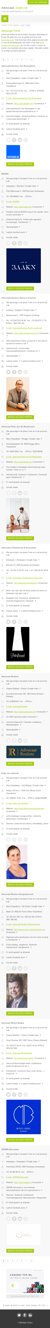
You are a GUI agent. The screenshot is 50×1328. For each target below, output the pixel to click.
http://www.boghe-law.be (23, 1058)
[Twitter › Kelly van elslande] (8, 839)
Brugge (25, 439)
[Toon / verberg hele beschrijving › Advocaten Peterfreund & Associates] (27, 592)
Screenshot (40, 104)
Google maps (34, 78)
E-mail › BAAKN (12, 202)
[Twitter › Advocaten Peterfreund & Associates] (8, 622)
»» (31, 60)
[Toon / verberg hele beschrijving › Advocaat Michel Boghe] (27, 1065)
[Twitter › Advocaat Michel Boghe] (8, 1094)
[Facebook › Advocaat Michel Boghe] (14, 1094)
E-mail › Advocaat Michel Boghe (19, 1053)
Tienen (24, 1035)
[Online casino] (25, 1270)
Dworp (23, 688)
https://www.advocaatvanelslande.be (28, 808)
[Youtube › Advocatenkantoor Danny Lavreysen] (25, 372)
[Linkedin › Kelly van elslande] (20, 839)
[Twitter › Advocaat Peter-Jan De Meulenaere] (8, 493)
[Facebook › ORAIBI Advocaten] (14, 1219)
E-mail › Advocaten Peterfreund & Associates (24, 578)
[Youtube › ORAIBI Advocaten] (25, 1219)
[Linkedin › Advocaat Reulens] (20, 740)
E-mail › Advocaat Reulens (17, 706)
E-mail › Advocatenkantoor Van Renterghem (23, 98)
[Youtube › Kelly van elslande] (25, 839)
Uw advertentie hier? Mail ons (25, 1296)
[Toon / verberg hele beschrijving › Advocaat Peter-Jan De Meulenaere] (27, 468)
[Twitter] (19, 1315)
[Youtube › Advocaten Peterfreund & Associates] (25, 622)
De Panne (26, 906)
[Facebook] (24, 1315)
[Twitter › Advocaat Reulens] (8, 740)
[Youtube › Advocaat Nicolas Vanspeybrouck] (25, 968)
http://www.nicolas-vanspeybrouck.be (29, 930)
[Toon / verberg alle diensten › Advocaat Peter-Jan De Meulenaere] (27, 476)
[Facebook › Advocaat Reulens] (14, 740)
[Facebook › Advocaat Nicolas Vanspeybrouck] (14, 968)
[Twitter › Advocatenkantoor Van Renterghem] (8, 140)
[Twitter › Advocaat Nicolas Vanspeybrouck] (8, 968)
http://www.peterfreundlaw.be (25, 583)
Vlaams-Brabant (12, 688)
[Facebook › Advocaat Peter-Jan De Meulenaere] (14, 493)
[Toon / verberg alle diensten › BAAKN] (27, 221)
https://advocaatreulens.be (24, 712)
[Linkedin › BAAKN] (20, 243)
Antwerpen (10, 186)
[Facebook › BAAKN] (14, 243)
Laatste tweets (13, 361)
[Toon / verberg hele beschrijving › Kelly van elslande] (27, 817)
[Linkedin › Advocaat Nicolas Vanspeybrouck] (20, 968)
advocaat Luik (7, 40)
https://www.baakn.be (22, 207)
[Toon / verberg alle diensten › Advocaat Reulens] (27, 723)
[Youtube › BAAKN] (25, 243)
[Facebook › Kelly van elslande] (14, 839)
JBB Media (22, 1322)
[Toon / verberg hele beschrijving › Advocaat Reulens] (27, 716)
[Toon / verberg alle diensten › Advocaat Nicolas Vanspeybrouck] (27, 946)
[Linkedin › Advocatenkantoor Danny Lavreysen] (20, 372)
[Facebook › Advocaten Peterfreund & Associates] (14, 622)
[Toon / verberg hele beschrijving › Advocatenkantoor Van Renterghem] (27, 110)
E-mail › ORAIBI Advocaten (17, 1177)
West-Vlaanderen (13, 439)
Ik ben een (38, 2)
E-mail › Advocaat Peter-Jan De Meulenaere (24, 457)
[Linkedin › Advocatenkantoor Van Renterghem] (20, 140)
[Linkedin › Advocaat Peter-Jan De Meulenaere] (20, 493)
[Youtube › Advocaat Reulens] (25, 740)
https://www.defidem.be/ (23, 104)
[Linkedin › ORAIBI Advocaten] (20, 1219)
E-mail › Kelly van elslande (17, 803)
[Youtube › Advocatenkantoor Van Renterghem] (25, 140)
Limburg (9, 310)
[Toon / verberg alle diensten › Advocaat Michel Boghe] (27, 1072)
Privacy (30, 1322)
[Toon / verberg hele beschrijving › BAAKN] (27, 213)
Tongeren (18, 310)
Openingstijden (13, 227)
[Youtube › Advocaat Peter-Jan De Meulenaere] (25, 493)
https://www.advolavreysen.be (26, 333)
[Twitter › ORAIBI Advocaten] (8, 1219)
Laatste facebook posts (17, 129)
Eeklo (24, 78)
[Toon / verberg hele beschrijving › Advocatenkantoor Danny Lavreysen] (27, 342)
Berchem (20, 186)
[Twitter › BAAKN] (8, 243)
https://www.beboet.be (23, 462)
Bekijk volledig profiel (20, 164)
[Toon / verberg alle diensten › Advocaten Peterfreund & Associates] (27, 599)
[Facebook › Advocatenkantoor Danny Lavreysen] (14, 372)
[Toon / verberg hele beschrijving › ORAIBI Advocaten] (27, 1189)
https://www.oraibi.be (22, 1182)
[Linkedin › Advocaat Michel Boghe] (20, 1094)
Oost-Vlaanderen (13, 78)
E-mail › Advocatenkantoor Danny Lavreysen (24, 328)
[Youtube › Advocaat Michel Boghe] (25, 1094)
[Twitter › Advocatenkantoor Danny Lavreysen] (8, 372)
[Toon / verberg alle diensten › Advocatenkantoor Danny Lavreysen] (27, 349)
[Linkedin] (30, 1315)
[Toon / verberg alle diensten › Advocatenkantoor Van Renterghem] (27, 117)
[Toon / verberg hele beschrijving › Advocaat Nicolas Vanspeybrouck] (27, 938)
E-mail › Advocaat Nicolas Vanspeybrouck (23, 924)
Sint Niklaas (27, 785)
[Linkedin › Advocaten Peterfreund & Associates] (20, 622)
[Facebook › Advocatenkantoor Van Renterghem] (14, 140)
